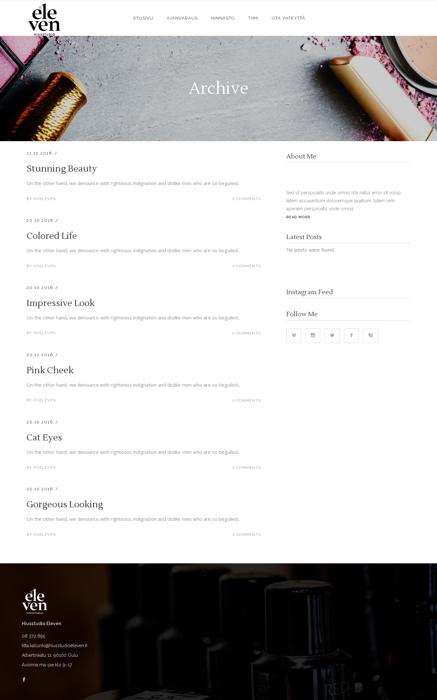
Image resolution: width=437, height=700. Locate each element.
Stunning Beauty (62, 168)
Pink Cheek (50, 370)
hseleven (45, 199)
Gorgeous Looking (65, 504)
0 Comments (247, 199)
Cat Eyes (44, 437)
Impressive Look (61, 303)
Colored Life (52, 236)
